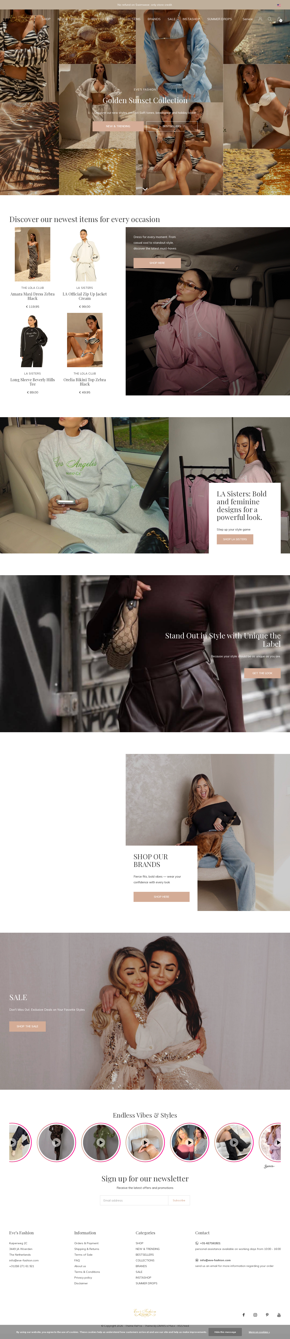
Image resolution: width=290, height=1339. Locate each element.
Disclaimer (81, 1283)
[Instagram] (255, 1315)
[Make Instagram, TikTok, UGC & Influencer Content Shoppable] (269, 1167)
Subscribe (179, 1200)
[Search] (270, 19)
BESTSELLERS (102, 19)
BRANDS (154, 19)
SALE (171, 19)
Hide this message (225, 1332)
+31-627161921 (210, 1243)
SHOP (46, 19)
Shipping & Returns (86, 1249)
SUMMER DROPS (219, 19)
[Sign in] (260, 19)
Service (248, 19)
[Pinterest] (267, 1315)
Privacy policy (83, 1277)
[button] (56, 1142)
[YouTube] (279, 1315)
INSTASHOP (191, 19)
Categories (145, 1232)
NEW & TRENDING (71, 19)
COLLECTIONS (130, 19)
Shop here (157, 263)
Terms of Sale (83, 1254)
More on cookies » (259, 1332)
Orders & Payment (86, 1243)
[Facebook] (244, 1315)
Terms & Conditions (87, 1272)
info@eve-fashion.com (215, 1260)
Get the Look (262, 673)
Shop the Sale (27, 1026)
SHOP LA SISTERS (235, 539)
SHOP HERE (161, 897)
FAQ (77, 1260)
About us (80, 1266)
